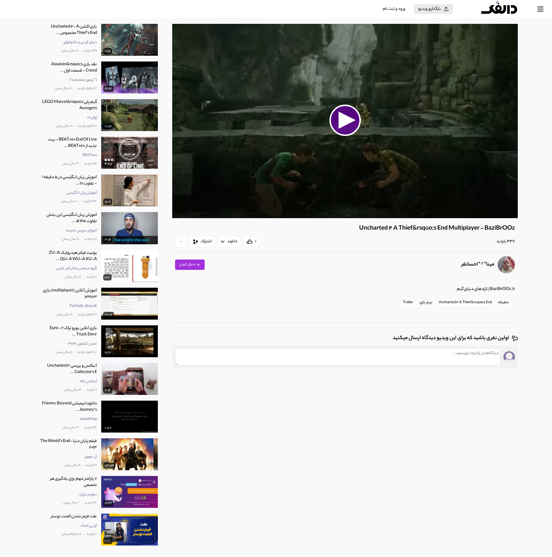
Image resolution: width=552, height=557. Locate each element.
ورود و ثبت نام (394, 9)
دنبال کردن (187, 265)
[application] (345, 121)
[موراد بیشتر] (181, 241)
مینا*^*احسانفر (477, 265)
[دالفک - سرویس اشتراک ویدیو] (504, 9)
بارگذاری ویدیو (429, 9)
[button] (345, 120)
